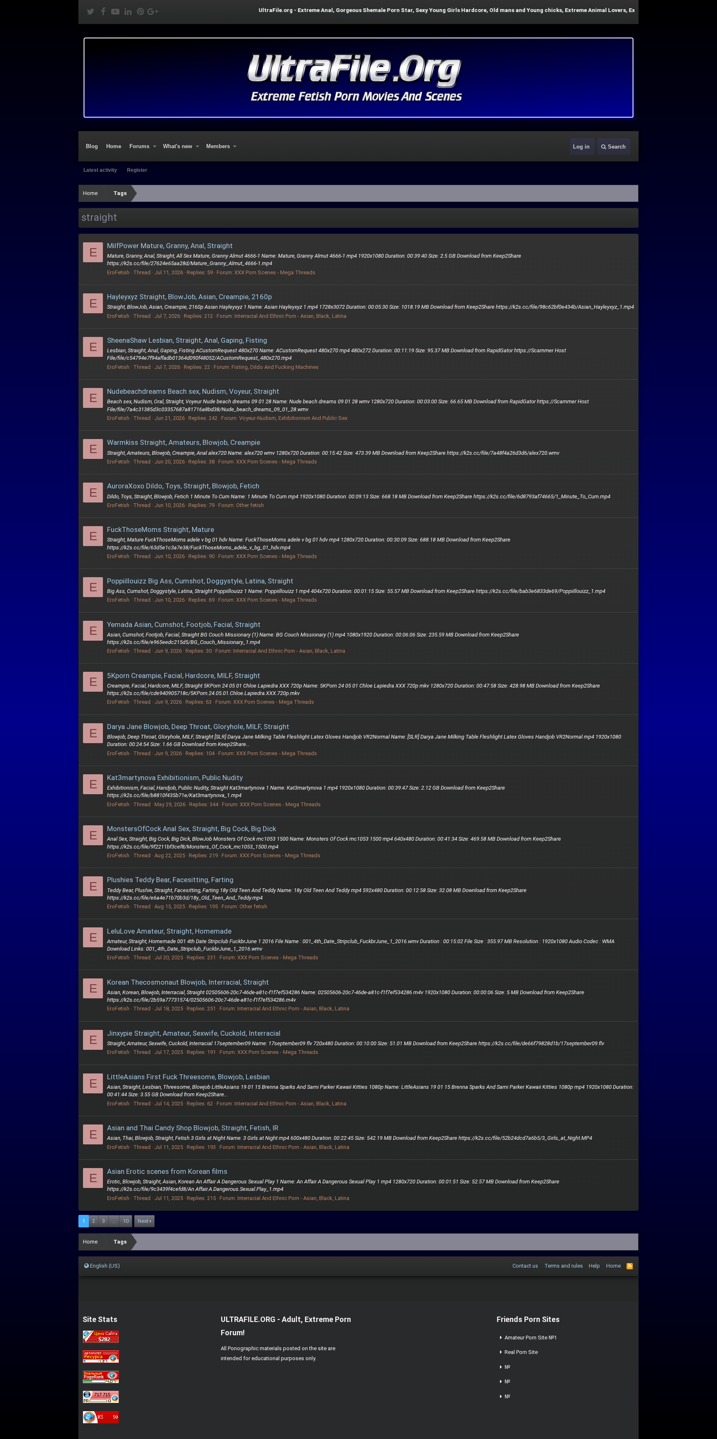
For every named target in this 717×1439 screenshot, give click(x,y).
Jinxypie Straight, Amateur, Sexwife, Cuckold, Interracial (193, 1033)
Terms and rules (563, 1266)
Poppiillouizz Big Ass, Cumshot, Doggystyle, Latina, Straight (200, 581)
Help (594, 1266)
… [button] (114, 1221)
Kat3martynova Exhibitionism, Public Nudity (175, 777)
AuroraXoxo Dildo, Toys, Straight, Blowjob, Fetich (183, 486)
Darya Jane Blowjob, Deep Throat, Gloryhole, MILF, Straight (198, 726)
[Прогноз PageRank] (101, 1381)
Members (218, 146)
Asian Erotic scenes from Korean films (167, 1171)
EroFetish (118, 272)
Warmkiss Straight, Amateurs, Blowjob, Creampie (183, 442)
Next (143, 1221)
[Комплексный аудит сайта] (101, 1422)
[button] (155, 146)
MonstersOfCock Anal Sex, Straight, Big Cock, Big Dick (191, 828)
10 (126, 1221)
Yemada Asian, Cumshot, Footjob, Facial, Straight (184, 624)
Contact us (525, 1266)
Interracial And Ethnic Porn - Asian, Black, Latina (290, 316)
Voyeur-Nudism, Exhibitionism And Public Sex (293, 418)
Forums (139, 146)
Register (137, 170)
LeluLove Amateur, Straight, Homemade (169, 931)
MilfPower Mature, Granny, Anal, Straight (170, 245)
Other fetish (250, 505)
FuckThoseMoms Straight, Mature (160, 529)
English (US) (104, 1266)
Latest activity (100, 170)
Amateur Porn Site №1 (531, 1337)
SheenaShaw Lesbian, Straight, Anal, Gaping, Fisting (187, 340)
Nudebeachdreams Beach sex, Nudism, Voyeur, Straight (193, 391)
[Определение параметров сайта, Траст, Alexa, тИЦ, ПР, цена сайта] (101, 1401)
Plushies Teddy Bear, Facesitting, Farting (170, 880)
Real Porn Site (521, 1352)
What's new (177, 146)
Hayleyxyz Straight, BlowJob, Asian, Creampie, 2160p (189, 297)
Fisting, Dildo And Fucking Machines (275, 367)
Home (113, 146)
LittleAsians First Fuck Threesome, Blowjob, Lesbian (188, 1077)
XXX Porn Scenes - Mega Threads (274, 272)
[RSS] (629, 1266)
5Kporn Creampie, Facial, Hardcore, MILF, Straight (183, 675)
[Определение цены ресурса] (101, 1341)
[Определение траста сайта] (101, 1361)
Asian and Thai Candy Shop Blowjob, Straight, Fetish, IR (192, 1128)
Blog (92, 146)
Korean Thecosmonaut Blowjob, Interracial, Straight (188, 982)
